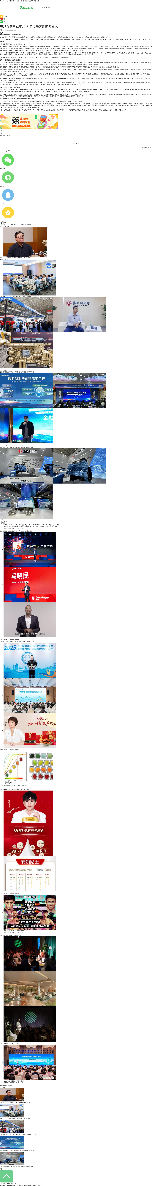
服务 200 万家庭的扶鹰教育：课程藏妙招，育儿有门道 (15, 257)
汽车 (32, 1)
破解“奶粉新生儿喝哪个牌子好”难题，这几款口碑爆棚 (14, 789)
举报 (1, 133)
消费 (29, 1)
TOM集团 (2, 1183)
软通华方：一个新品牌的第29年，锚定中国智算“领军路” (15, 224)
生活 (15, 1)
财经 (24, 1)
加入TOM (13, 1183)
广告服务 (8, 1183)
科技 (35, 1)
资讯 (4, 1)
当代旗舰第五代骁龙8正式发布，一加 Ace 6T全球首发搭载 (16, 531)
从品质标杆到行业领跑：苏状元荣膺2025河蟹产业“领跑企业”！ (17, 641)
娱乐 (7, 1)
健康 (26, 1)
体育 (9, 1)
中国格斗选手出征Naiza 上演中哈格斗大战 (15, 931)
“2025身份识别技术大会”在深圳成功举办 (15, 1081)
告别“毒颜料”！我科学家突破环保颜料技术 (15, 785)
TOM (5, 30)
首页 (1, 1)
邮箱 (38, 1)
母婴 (18, 1)
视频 (21, 1)
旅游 (12, 1)
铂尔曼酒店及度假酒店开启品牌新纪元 (10, 935)
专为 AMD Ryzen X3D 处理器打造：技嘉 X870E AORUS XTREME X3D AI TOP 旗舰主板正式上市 (30, 526)
